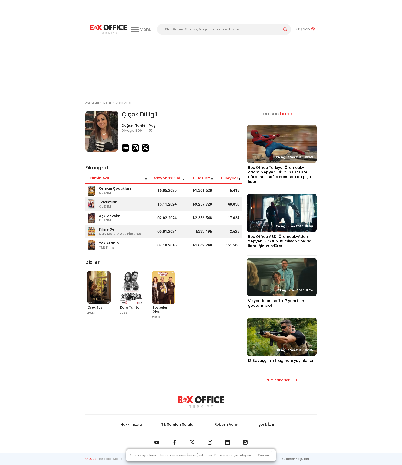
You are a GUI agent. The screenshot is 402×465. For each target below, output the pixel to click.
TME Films (106, 247)
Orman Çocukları (115, 188)
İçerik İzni (266, 424)
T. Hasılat (201, 178)
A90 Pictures (130, 233)
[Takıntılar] (91, 204)
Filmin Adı (99, 178)
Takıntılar (108, 202)
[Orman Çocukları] (91, 191)
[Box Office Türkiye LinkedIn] (227, 442)
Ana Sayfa (92, 103)
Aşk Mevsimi (110, 215)
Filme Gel (107, 229)
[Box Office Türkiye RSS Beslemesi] (245, 442)
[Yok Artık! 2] (91, 245)
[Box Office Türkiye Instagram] (210, 442)
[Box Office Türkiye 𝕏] (192, 442)
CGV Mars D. (109, 233)
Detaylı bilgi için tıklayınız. (233, 455)
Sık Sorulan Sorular (178, 424)
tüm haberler (278, 380)
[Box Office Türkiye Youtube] (157, 442)
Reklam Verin (226, 424)
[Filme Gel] (91, 232)
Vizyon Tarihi (167, 178)
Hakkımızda (131, 424)
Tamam (264, 455)
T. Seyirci (229, 178)
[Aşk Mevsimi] (91, 218)
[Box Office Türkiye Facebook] (174, 442)
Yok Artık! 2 (109, 243)
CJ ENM (105, 192)
